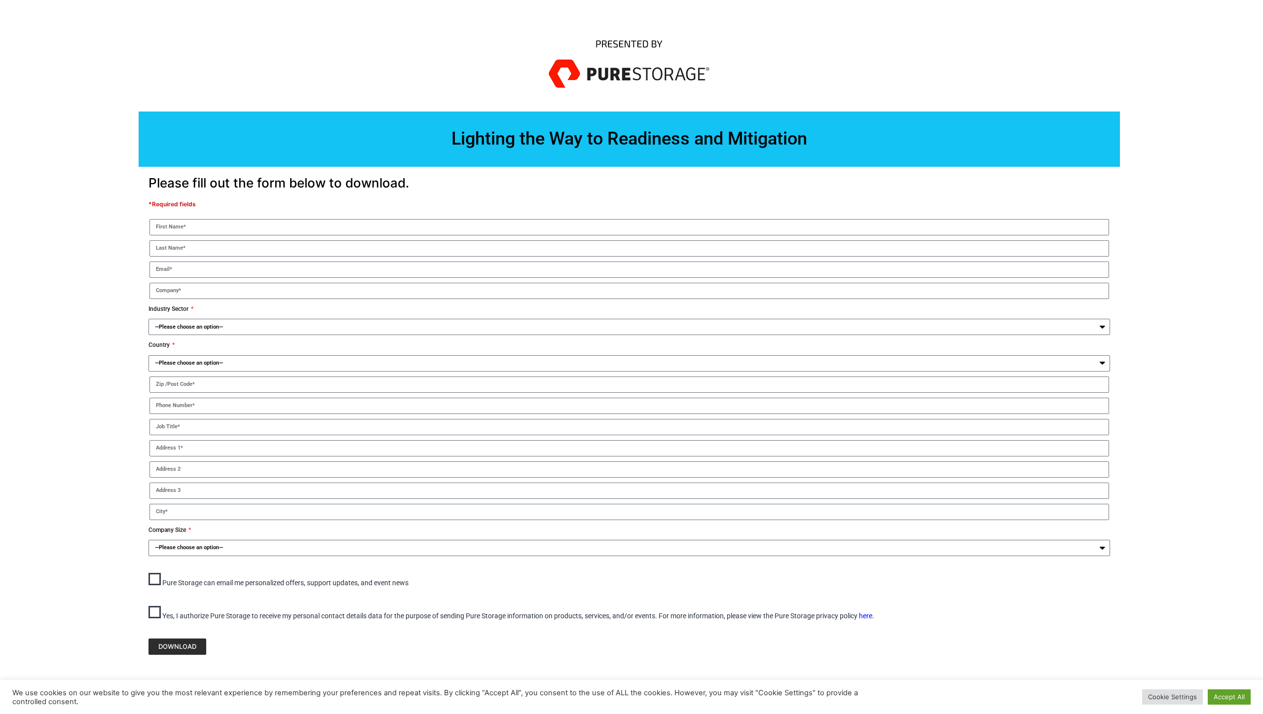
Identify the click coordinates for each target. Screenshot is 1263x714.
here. (866, 616)
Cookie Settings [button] (1172, 697)
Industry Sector (169, 308)
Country (160, 344)
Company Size (168, 529)
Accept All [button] (1229, 697)
